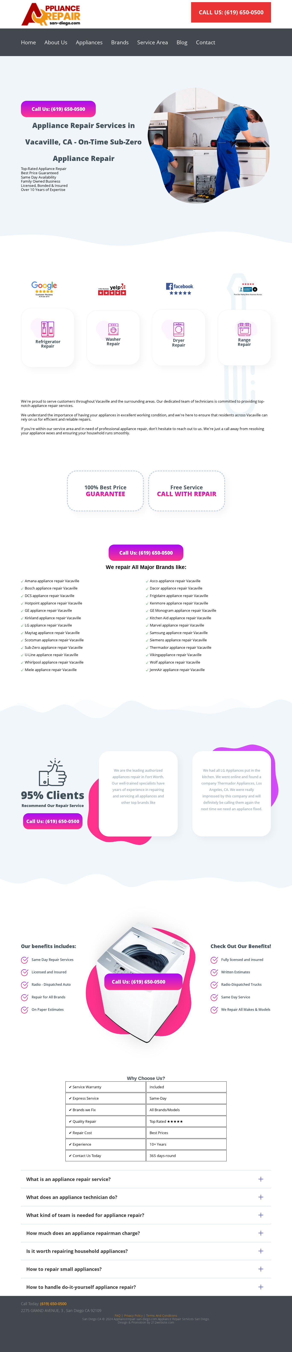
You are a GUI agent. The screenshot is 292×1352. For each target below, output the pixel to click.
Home (28, 42)
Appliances (89, 42)
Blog (182, 42)
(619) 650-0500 (244, 12)
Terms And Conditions (161, 1315)
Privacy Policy (133, 1315)
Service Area (152, 42)
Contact (205, 42)
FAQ (118, 1315)
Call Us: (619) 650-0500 (58, 109)
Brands (120, 42)
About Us (55, 42)
